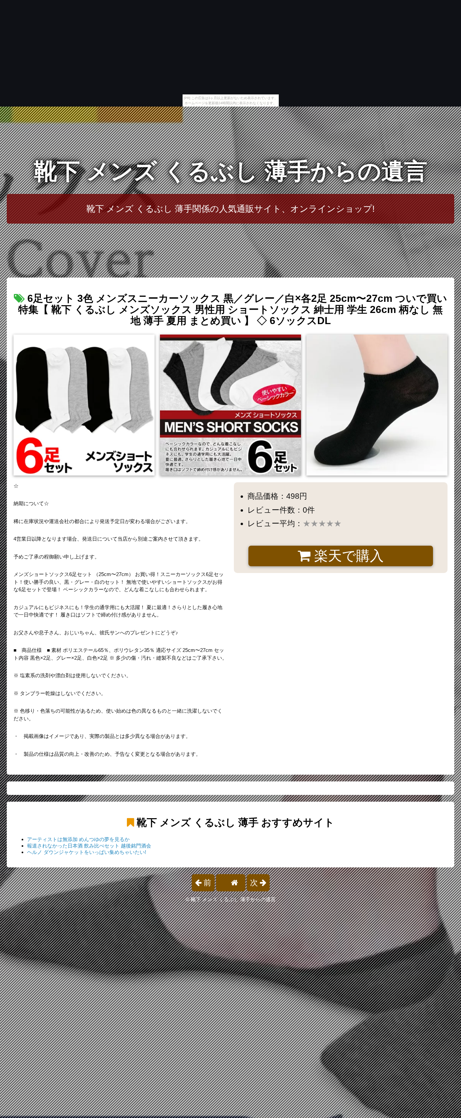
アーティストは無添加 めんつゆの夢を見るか (78, 839)
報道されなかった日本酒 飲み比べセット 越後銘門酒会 (89, 846)
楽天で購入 (347, 556)
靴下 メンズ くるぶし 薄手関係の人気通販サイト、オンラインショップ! (230, 209)
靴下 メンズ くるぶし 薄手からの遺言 (230, 171)
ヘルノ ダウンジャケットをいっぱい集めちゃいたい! (86, 852)
